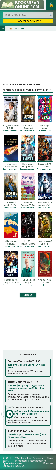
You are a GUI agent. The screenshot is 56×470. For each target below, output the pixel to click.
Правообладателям (12, 463)
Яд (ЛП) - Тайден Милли (28, 242)
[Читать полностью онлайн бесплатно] (22, 5)
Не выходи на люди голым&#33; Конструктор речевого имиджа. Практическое (28, 281)
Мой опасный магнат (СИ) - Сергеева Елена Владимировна (44, 203)
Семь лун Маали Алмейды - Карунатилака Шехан (45, 126)
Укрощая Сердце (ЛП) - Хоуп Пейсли (28, 203)
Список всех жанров (29, 21)
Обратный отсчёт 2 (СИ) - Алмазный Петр (11, 203)
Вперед (28, 294)
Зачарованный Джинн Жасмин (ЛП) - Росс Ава (44, 242)
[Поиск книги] (51, 15)
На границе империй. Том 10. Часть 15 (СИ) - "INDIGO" (28, 165)
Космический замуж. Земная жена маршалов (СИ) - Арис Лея (11, 281)
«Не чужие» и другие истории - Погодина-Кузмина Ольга (11, 242)
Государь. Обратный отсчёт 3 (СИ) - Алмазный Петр (27, 126)
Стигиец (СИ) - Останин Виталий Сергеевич (44, 165)
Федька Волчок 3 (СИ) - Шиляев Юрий (11, 126)
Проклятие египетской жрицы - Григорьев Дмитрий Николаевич (11, 165)
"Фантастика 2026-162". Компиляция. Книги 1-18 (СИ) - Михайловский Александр (44, 281)
